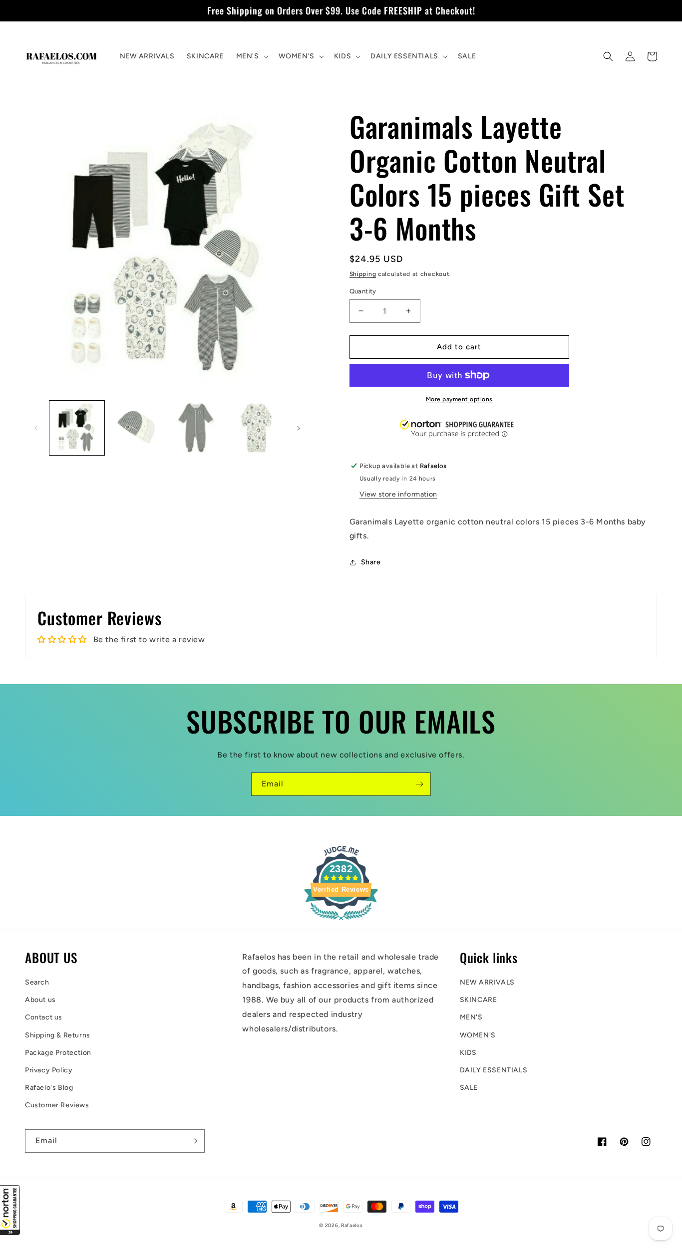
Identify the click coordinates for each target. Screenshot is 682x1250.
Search (37, 982)
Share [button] (371, 562)
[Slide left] (36, 428)
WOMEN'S (478, 1035)
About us (40, 1000)
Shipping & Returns (57, 1035)
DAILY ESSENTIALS (494, 1070)
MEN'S (471, 1017)
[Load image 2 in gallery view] (136, 428)
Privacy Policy (48, 1070)
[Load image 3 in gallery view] (196, 428)
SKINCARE (478, 1000)
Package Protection (58, 1052)
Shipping (362, 273)
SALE (469, 1087)
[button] (10, 1210)
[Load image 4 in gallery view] (256, 428)
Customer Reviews (57, 1105)
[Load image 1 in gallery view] (76, 428)
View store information (398, 494)
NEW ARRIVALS (487, 982)
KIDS (468, 1052)
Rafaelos (352, 1225)
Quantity (362, 291)
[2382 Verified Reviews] (341, 922)
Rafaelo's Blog (49, 1087)
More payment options (459, 399)
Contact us (43, 1017)
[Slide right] (299, 428)
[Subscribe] (419, 784)
